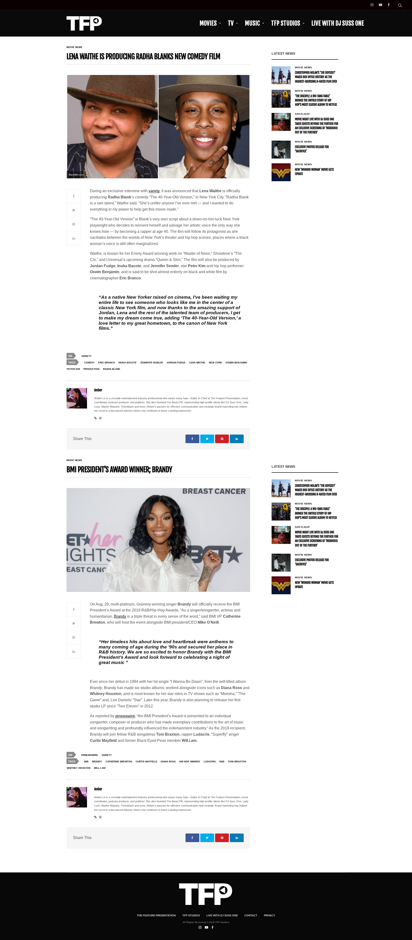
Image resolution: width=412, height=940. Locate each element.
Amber (98, 390)
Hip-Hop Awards (189, 761)
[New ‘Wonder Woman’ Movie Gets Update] (281, 172)
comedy (89, 362)
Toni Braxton (237, 761)
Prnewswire (89, 755)
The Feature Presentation (156, 915)
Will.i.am (99, 768)
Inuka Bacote (127, 362)
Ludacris (210, 761)
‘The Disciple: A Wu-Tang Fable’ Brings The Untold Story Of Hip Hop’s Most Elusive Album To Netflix (316, 100)
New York (215, 362)
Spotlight (302, 114)
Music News (74, 460)
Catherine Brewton (119, 761)
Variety (86, 356)
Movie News (74, 47)
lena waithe (197, 362)
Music (252, 23)
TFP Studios (285, 23)
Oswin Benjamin (236, 362)
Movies (208, 23)
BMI (86, 761)
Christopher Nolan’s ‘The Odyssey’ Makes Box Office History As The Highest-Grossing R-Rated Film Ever (316, 77)
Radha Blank (111, 369)
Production (91, 369)
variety (154, 191)
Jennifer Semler (151, 362)
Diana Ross (168, 761)
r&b (221, 761)
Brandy (120, 616)
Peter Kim (73, 369)
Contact (250, 915)
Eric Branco (106, 362)
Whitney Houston (78, 768)
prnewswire (125, 716)
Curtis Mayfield (146, 761)
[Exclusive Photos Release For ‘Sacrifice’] (281, 150)
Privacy (269, 915)
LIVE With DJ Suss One (337, 23)
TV (231, 23)
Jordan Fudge (175, 362)
